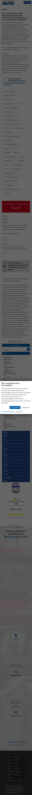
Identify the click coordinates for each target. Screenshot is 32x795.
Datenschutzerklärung (8, 411)
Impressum (19, 411)
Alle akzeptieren (15, 407)
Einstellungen (26, 407)
